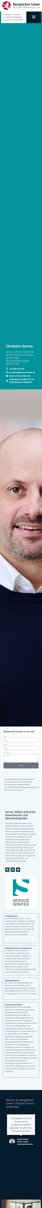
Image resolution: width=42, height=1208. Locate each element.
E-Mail (5, 744)
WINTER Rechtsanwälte (23, 1149)
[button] (4, 1203)
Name (5, 736)
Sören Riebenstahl (25, 1145)
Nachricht (6, 752)
